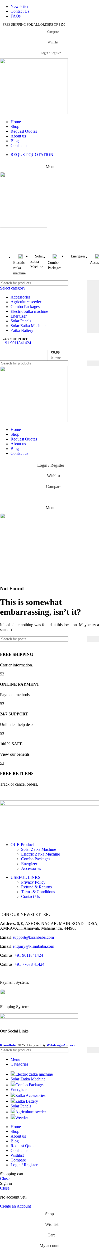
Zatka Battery (22, 330)
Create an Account (15, 1206)
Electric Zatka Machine (40, 854)
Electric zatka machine (29, 311)
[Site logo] (34, 112)
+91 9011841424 (17, 343)
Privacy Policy (33, 882)
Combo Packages (25, 306)
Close (5, 1178)
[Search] (93, 306)
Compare (18, 1160)
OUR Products (23, 844)
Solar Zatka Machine (28, 325)
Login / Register (24, 1165)
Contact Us (30, 896)
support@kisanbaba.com (33, 937)
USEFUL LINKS (25, 877)
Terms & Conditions (38, 891)
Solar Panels (21, 321)
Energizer (19, 316)
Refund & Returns (36, 887)
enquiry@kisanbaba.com (33, 946)
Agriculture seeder (26, 302)
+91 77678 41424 (28, 964)
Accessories (20, 297)
